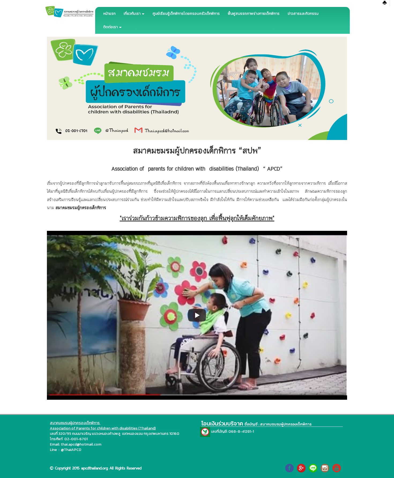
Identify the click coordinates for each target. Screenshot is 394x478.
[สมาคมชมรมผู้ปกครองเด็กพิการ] (289, 467)
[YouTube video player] (197, 315)
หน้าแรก (109, 13)
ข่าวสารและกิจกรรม (303, 13)
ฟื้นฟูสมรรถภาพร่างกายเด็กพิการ (254, 13)
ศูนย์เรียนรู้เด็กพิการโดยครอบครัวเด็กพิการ (186, 13)
